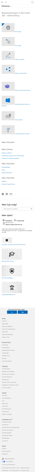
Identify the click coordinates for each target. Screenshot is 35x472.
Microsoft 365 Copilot (6, 408)
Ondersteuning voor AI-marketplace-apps (10, 427)
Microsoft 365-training (8, 261)
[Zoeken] (31, 208)
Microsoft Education (6, 368)
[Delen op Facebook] (3, 193)
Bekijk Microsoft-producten (7, 334)
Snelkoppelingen (6, 167)
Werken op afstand (7, 153)
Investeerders (5, 454)
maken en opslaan (19, 59)
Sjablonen (4, 181)
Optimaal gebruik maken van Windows (16, 105)
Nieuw (3, 170)
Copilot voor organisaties (7, 326)
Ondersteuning (5, 6)
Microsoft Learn (5, 424)
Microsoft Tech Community (7, 430)
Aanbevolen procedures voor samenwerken (13, 155)
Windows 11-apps (5, 337)
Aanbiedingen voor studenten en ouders (10, 385)
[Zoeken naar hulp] (6, 2)
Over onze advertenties (14, 470)
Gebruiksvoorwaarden (24, 467)
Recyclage (4, 358)
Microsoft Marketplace (6, 432)
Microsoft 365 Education (7, 376)
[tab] (7, 221)
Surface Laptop (5, 323)
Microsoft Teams (5, 411)
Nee (22, 312)
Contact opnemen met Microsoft (8, 467)
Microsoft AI (4, 395)
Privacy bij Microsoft (6, 451)
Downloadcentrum (6, 347)
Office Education (5, 379)
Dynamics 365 (5, 403)
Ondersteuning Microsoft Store (8, 350)
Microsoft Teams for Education (8, 374)
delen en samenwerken (21, 73)
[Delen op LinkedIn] (6, 193)
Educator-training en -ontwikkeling (9, 382)
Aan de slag (18, 31)
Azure (3, 400)
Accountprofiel (5, 345)
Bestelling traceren (6, 355)
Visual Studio (4, 440)
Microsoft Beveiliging (6, 398)
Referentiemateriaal (7, 172)
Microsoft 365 (5, 331)
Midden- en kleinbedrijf (7, 414)
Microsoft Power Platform (7, 435)
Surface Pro (4, 321)
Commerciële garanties (7, 361)
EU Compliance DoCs (24, 470)
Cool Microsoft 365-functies (22, 133)
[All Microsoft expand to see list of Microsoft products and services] (2, 2)
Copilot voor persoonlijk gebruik (8, 329)
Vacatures (4, 448)
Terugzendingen (5, 353)
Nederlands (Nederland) (9, 458)
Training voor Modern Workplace (10, 158)
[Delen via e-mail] (10, 193)
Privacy (17, 467)
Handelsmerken (5, 470)
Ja (12, 312)
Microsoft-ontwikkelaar (7, 422)
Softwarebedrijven (6, 438)
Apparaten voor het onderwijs (8, 371)
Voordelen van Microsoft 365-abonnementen (13, 244)
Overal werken (18, 120)
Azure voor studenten (6, 387)
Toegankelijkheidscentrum (8, 294)
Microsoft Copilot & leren (8, 184)
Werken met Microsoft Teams (22, 90)
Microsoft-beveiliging (7, 278)
